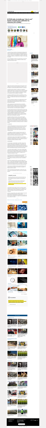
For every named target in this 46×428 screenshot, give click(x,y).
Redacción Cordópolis (12, 336)
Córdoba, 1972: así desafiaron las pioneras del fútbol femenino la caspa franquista (22, 325)
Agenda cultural (25, 0)
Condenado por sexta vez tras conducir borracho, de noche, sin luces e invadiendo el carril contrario (22, 415)
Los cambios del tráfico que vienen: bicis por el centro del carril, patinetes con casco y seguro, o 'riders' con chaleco (22, 335)
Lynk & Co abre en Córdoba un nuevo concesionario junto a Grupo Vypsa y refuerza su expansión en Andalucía (31, 129)
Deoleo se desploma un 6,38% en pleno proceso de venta (12, 415)
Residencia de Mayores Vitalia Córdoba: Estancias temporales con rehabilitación (31, 132)
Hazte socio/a (32, 11)
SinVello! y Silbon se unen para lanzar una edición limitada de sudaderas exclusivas (31, 143)
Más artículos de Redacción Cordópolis (12, 338)
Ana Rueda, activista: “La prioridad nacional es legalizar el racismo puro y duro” (31, 177)
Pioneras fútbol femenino (15, 0)
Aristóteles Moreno (9, 379)
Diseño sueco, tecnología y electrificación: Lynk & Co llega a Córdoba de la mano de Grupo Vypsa (31, 136)
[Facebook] (20, 27)
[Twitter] (22, 27)
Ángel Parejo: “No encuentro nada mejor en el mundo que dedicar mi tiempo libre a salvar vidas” (31, 184)
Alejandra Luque (9, 406)
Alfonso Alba (9, 336)
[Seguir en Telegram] (33, 420)
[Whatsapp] (18, 27)
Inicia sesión (35, 11)
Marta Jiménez (9, 327)
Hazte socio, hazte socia (13, 304)
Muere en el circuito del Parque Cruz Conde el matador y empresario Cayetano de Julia (12, 335)
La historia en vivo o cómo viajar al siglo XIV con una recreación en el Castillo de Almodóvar (12, 387)
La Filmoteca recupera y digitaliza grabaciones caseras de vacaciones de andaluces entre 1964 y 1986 (12, 357)
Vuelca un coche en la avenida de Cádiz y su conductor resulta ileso (12, 405)
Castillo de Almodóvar (22, 0)
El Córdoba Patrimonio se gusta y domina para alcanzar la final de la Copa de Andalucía (22, 387)
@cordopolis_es (9, 50)
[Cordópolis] (11, 419)
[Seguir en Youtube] (35, 420)
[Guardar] (25, 27)
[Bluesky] (21, 27)
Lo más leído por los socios (11, 317)
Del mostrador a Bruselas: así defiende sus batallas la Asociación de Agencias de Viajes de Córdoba (31, 139)
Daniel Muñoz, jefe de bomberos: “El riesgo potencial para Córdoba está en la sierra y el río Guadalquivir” (31, 173)
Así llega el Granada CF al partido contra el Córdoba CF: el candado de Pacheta (12, 396)
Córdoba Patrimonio (30, 0)
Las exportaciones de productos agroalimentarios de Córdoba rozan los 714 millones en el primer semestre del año (22, 357)
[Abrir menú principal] (38, 11)
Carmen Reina (32, 103)
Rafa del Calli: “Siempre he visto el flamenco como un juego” (31, 169)
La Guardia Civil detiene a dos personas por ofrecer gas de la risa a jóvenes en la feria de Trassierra (22, 347)
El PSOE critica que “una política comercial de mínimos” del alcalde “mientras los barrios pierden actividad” (12, 347)
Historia (13, 0)
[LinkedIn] (24, 27)
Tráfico (11, 0)
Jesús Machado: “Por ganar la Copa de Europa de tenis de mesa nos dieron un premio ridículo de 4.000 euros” (31, 180)
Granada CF (28, 0)
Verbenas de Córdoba (19, 0)
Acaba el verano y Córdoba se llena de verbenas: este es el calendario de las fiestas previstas (22, 378)
